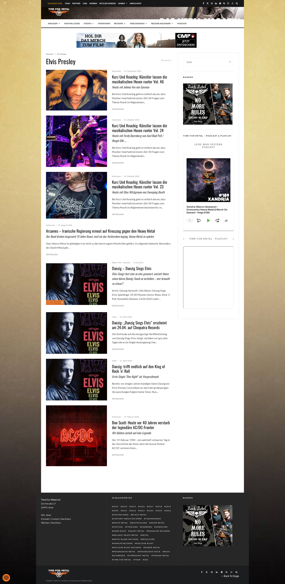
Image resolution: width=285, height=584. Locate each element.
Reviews (118, 23)
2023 (142, 511)
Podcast (182, 23)
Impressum (75, 580)
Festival (118, 527)
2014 (124, 506)
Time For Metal (122, 560)
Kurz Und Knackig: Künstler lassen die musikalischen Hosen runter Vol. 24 (139, 128)
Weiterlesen (118, 109)
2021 (124, 511)
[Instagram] (212, 3)
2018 (159, 506)
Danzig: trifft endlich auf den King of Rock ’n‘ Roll (138, 369)
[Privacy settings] (6, 578)
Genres (121, 3)
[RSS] (224, 3)
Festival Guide (72, 23)
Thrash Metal (161, 556)
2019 (168, 506)
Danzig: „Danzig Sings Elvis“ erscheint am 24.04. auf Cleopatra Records (139, 325)
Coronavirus (153, 519)
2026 (168, 511)
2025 (159, 511)
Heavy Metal (137, 531)
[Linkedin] (216, 3)
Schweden (119, 556)
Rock (167, 552)
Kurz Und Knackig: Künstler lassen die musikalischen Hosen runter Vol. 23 (139, 184)
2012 (116, 506)
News (114, 317)
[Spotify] (220, 3)
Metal (145, 535)
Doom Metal (158, 523)
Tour (138, 560)
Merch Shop (135, 3)
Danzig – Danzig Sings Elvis (131, 268)
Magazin (53, 23)
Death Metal (120, 523)
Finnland (132, 527)
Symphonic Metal (139, 556)
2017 (151, 506)
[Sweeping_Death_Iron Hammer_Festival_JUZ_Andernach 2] (76, 195)
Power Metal (152, 547)
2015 (133, 506)
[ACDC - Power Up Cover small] (76, 435)
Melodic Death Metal (125, 535)
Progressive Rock (149, 552)
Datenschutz (86, 580)
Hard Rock (119, 531)
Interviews (104, 23)
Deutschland (139, 523)
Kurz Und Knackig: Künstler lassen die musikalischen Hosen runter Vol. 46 (139, 79)
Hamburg (146, 527)
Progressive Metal (124, 552)
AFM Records (121, 515)
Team (67, 3)
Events (87, 23)
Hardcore (162, 527)
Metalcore (148, 539)
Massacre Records (159, 531)
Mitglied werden (107, 3)
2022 (133, 511)
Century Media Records (127, 519)
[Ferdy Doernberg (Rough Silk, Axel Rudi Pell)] (76, 141)
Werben (93, 3)
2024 (151, 511)
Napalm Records (123, 543)
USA (146, 560)
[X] (207, 3)
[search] (230, 62)
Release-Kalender (161, 23)
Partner (76, 3)
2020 (116, 511)
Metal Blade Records (126, 539)
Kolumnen (116, 71)
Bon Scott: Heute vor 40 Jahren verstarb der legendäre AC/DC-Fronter (141, 425)
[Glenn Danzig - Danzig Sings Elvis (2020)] (76, 284)
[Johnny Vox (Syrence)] (76, 90)
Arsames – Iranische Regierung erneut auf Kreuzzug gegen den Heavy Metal (100, 231)
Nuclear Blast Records (127, 547)
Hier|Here (65, 518)
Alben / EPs (117, 262)
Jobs (85, 3)
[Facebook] (203, 3)
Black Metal (139, 515)
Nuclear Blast (145, 543)
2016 (142, 506)
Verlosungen (137, 23)
